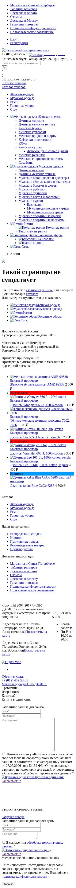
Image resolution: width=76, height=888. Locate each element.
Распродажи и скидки (26, 534)
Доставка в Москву (24, 20)
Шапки (38, 243)
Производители (21, 549)
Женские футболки (32, 132)
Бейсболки (46, 239)
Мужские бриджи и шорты (38, 185)
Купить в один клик (49, 777)
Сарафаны (26, 162)
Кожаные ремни (57, 227)
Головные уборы (22, 105)
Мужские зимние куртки (45, 212)
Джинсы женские (31, 120)
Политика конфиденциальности (33, 28)
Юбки (23, 143)
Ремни (14, 102)
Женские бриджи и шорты (38, 136)
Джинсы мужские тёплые (37, 174)
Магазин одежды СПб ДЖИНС (24, 684)
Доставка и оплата (23, 13)
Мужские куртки (31, 201)
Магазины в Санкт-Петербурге (32, 5)
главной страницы (39, 290)
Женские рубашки (32, 155)
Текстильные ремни (33, 231)
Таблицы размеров (23, 9)
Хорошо (8, 884)
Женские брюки (30, 128)
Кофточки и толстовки (35, 139)
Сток (13, 109)
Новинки (16, 537)
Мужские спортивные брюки (40, 216)
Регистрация (19, 43)
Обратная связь (13, 676)
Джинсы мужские (31, 170)
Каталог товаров (14, 83)
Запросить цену (39, 850)
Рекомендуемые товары (27, 545)
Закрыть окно (11, 781)
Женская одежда (22, 94)
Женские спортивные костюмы (41, 158)
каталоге (32, 294)
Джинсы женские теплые (37, 124)
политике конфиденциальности (24, 876)
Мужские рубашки (32, 189)
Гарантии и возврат (24, 24)
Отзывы (16, 16)
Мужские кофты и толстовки (39, 197)
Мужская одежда (22, 98)
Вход (13, 39)
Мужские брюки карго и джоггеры (44, 178)
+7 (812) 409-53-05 (15, 680)
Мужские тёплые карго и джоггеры (44, 181)
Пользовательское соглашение (32, 32)
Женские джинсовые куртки (47, 151)
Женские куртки (30, 147)
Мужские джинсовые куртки (48, 208)
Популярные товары (24, 541)
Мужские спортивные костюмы (41, 220)
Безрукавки (35, 204)
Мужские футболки (33, 193)
